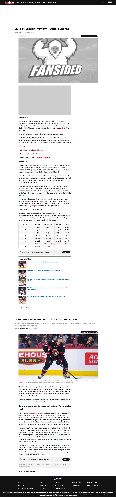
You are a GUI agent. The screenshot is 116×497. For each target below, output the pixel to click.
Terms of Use (59, 485)
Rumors (23, 2)
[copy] (28, 36)
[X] (103, 2)
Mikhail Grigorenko (43, 158)
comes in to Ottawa (36, 413)
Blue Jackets (48, 244)
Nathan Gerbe (26, 150)
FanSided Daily (92, 482)
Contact (57, 482)
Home (20, 307)
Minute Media (10, 492)
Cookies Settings (60, 488)
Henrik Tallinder (38, 154)
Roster (44, 2)
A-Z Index (43, 488)
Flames (66, 244)
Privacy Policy (44, 485)
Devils (48, 246)
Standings (37, 2)
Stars (58, 244)
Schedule (30, 2)
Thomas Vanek (30, 126)
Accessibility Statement (25, 488)
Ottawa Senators (26, 387)
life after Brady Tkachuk (49, 387)
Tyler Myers (33, 206)
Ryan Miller (33, 165)
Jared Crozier (21, 32)
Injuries (49, 2)
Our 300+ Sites (76, 482)
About (20, 482)
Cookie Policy (76, 485)
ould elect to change (41, 393)
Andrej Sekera (38, 150)
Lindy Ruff (63, 128)
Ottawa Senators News (30, 471)
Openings (43, 482)
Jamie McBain (26, 154)
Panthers (38, 246)
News (17, 2)
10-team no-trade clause (48, 422)
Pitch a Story (22, 485)
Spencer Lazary (22, 328)
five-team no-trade (52, 437)
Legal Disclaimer (92, 485)
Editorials (26, 307)
